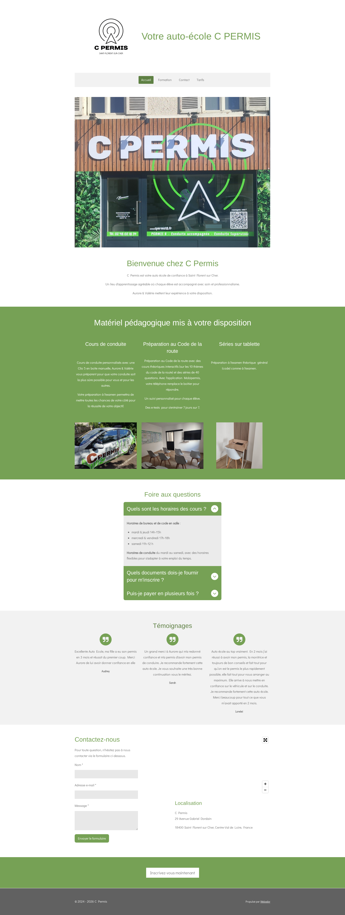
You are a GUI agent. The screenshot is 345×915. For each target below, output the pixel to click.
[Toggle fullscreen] (265, 740)
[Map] (222, 765)
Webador (265, 901)
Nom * (79, 765)
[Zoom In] (265, 784)
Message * (82, 805)
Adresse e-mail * (85, 785)
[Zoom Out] (265, 790)
